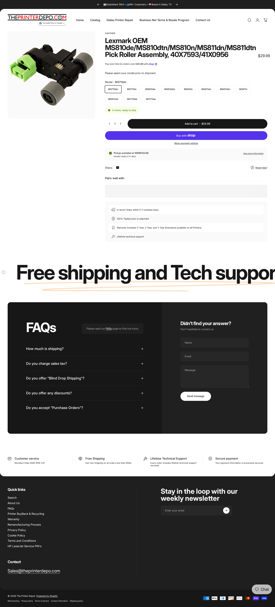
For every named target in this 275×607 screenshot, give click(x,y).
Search (12, 497)
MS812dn (113, 99)
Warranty (13, 519)
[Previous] (98, 4)
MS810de (150, 89)
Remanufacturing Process (24, 524)
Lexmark (110, 33)
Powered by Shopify (47, 596)
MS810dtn (169, 89)
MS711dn (131, 89)
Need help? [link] (261, 167)
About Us (14, 503)
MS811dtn (225, 89)
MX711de (151, 99)
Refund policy (13, 601)
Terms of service (42, 601)
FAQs (109, 328)
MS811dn (206, 89)
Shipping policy (76, 601)
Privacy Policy (17, 530)
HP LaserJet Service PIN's (25, 546)
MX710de (132, 99)
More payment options (186, 143)
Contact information (59, 601)
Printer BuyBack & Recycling (26, 513)
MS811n (243, 89)
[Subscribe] (226, 510)
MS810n (188, 89)
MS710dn (113, 89)
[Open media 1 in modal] (51, 75)
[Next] (176, 4)
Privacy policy (27, 601)
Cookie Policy (16, 535)
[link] (34, 571)
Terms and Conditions (22, 540)
